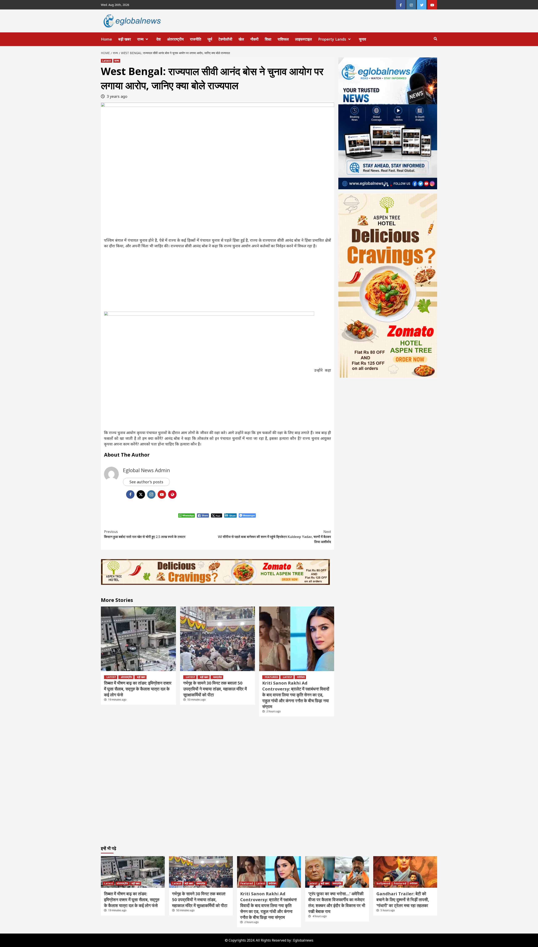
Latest (106, 60)
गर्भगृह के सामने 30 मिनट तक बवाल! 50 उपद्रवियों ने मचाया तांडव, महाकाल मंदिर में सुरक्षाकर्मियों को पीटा (215, 689)
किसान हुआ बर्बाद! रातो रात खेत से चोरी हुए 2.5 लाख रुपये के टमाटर (144, 534)
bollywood (383, 883)
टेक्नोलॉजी (225, 39)
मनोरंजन (301, 677)
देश (158, 39)
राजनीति (195, 39)
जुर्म (209, 39)
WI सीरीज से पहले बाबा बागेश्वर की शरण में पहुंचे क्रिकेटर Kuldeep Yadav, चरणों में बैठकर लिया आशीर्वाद (274, 536)
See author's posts (146, 481)
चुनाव (362, 39)
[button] (384, 185)
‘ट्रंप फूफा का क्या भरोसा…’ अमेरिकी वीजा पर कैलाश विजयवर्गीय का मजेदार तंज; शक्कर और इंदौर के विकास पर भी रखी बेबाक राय (336, 902)
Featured (271, 677)
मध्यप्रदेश (217, 677)
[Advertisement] (217, 280)
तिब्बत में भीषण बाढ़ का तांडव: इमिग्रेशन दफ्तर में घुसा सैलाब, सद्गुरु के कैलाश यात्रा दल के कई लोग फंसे (137, 689)
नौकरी (254, 39)
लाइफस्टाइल (303, 39)
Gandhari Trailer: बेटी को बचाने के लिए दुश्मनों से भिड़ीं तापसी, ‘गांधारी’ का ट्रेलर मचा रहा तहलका (402, 899)
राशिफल (283, 39)
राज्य (140, 39)
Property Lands (332, 39)
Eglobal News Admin (146, 470)
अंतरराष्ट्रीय (175, 39)
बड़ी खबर (124, 39)
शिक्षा (268, 39)
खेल (241, 39)
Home (106, 39)
